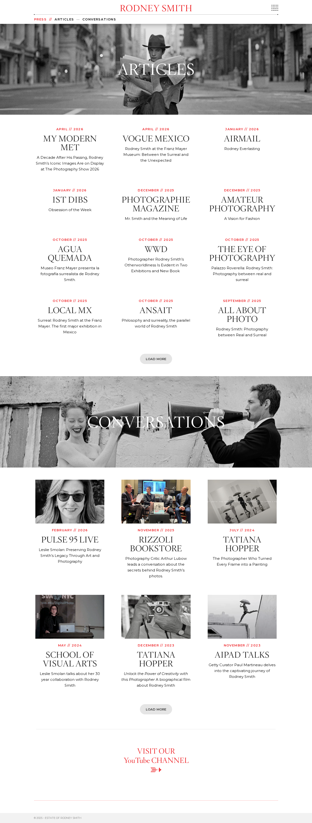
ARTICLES (64, 19)
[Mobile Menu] (275, 9)
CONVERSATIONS (99, 19)
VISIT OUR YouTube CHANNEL (156, 755)
